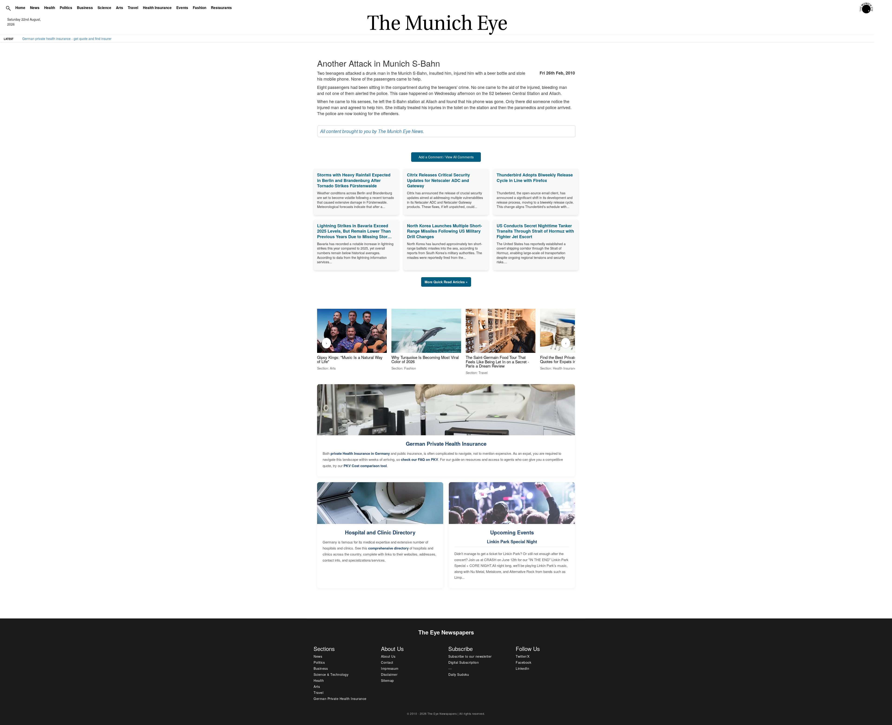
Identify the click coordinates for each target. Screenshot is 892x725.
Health (49, 7)
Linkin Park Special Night (512, 542)
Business (85, 7)
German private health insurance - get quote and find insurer (67, 38)
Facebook (523, 662)
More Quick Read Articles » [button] (446, 282)
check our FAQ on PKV (419, 459)
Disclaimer (389, 674)
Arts (119, 7)
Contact (387, 662)
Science (104, 7)
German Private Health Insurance (446, 443)
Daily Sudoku (458, 674)
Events (182, 7)
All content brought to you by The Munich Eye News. (372, 131)
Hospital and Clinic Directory (380, 532)
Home (20, 7)
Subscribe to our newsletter (470, 656)
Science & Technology (331, 674)
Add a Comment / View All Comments (446, 157)
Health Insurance (157, 7)
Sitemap (387, 680)
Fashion (199, 7)
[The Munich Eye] (866, 8)
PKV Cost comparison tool (365, 465)
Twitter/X (523, 656)
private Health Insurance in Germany (360, 453)
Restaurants (221, 7)
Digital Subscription (463, 662)
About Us (388, 656)
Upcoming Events (512, 532)
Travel (133, 7)
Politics (66, 7)
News (34, 7)
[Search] (8, 8)
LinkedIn (522, 668)
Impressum (390, 668)
